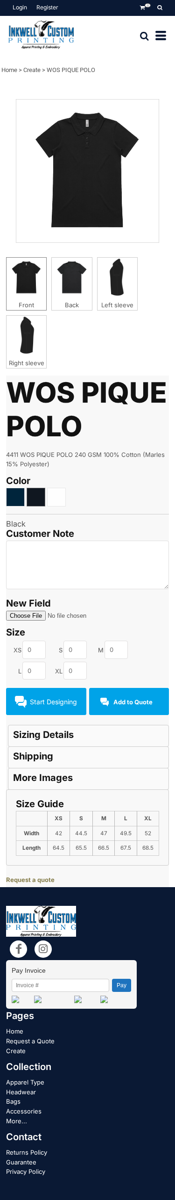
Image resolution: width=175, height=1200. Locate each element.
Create (32, 69)
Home (9, 69)
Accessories (24, 1111)
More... (16, 1121)
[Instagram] (43, 949)
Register (47, 7)
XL (59, 671)
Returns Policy (26, 1152)
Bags (13, 1101)
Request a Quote (30, 1041)
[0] (142, 8)
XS (17, 650)
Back (72, 305)
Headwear (21, 1092)
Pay (121, 985)
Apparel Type (25, 1082)
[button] (159, 8)
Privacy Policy (25, 1171)
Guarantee (21, 1162)
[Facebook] (18, 949)
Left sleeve (117, 305)
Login (20, 7)
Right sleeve (26, 363)
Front (26, 305)
